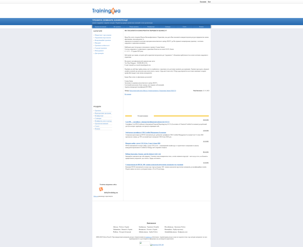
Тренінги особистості (102, 45)
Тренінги (98, 110)
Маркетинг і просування (103, 35)
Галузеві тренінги (101, 48)
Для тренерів (99, 53)
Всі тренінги (117, 26)
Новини (201, 26)
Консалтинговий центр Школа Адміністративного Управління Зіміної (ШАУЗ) (152, 90)
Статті (184, 26)
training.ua (149, 237)
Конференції (150, 26)
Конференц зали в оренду (103, 121)
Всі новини (128, 94)
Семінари (167, 26)
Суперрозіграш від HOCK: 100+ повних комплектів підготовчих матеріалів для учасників (154, 164)
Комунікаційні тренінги (103, 40)
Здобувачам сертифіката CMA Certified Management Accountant (145, 132)
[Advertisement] (167, 11)
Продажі (98, 43)
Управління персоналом (103, 38)
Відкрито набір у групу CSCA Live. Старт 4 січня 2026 (142, 143)
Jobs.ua (96, 196)
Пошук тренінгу (134, 26)
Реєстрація (203, 1)
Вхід (209, 1)
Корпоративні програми (103, 113)
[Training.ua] (106, 16)
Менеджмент (99, 51)
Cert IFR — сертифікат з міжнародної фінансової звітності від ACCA (147, 122)
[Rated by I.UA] (145, 245)
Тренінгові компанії (100, 26)
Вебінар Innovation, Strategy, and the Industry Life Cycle (143, 154)
